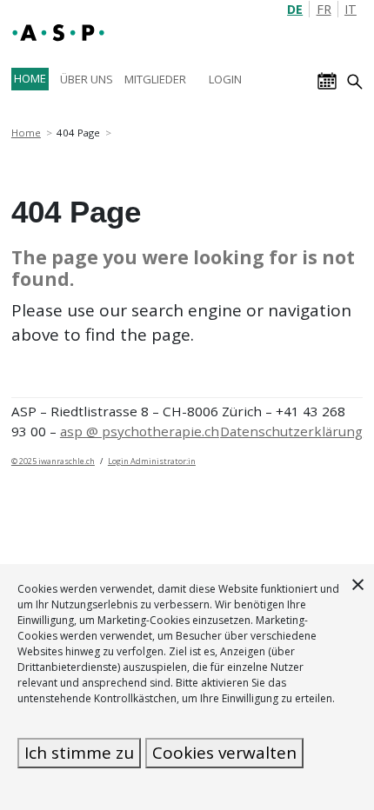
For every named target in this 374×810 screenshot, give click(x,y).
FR (324, 9)
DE (295, 9)
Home (26, 132)
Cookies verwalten (224, 752)
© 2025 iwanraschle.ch (53, 461)
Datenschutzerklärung (291, 431)
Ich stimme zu (79, 752)
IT (350, 9)
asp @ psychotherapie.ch (139, 431)
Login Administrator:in (152, 461)
